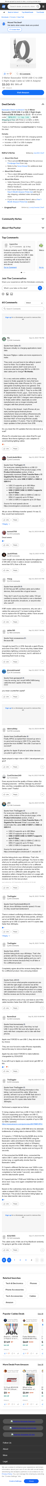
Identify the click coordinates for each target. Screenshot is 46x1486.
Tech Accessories (14, 1296)
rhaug (9, 579)
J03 (8, 803)
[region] (23, 1475)
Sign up (8, 317)
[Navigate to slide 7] (29, 66)
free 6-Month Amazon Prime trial (20, 192)
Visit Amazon (23, 92)
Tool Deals (40, 12)
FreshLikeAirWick (14, 457)
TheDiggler (11, 896)
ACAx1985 (11, 1236)
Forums (13, 17)
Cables (32, 1296)
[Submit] (5, 309)
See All (40, 1314)
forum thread (22, 166)
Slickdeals (5, 17)
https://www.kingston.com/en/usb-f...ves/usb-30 (22, 506)
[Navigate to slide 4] (23, 66)
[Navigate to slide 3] (21, 66)
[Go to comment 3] (24, 272)
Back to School (13, 12)
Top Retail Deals (27, 12)
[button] (10, 73)
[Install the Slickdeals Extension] (23, 1421)
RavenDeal (11, 1017)
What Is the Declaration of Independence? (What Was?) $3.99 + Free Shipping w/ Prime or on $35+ (30, 1388)
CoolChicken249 (14, 775)
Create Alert (15, 29)
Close (31, 1481)
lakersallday (12, 729)
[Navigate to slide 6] (27, 66)
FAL (8, 338)
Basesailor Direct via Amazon (13, 110)
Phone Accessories (15, 1290)
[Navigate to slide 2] (19, 66)
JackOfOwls (12, 554)
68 (8, 74)
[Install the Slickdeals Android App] (23, 1428)
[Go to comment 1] (21, 272)
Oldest (28, 303)
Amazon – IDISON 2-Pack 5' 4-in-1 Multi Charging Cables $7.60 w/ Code (11, 1338)
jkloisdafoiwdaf (13, 670)
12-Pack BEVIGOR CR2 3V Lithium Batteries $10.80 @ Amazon (11, 1388)
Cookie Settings (15, 1481)
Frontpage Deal (14, 163)
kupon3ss (14, 244)
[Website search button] (37, 6)
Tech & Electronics (14, 1283)
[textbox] (20, 288)
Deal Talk (20, 17)
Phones (33, 1283)
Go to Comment (10, 267)
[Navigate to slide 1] (17, 66)
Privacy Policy (7, 1474)
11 (6, 1353)
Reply (15, 449)
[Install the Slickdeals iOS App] (23, 1434)
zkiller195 (11, 630)
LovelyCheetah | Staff (36, 207)
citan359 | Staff (38, 153)
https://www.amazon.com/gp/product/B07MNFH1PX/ (22, 1124)
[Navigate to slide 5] (25, 66)
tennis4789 (12, 532)
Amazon (9, 1302)
